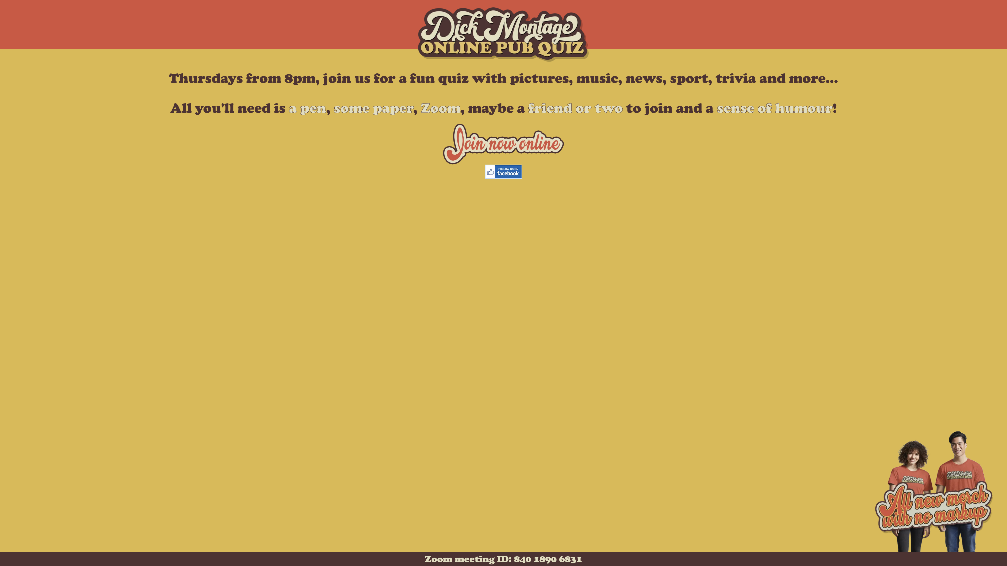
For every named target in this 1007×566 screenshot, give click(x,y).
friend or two (575, 108)
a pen (307, 108)
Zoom (440, 108)
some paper (374, 108)
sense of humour (775, 108)
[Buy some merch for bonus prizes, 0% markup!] (934, 547)
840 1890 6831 (548, 559)
